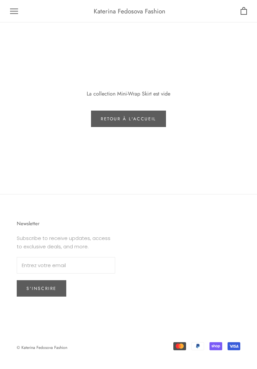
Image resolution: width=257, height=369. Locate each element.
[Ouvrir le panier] (244, 11)
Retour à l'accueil (128, 119)
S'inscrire (41, 288)
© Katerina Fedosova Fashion (42, 348)
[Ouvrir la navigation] (14, 11)
